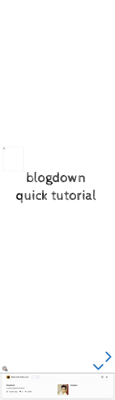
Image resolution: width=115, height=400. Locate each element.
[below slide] (98, 368)
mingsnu (73, 385)
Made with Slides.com (19, 377)
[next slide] (107, 357)
